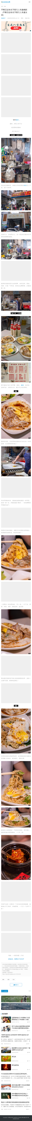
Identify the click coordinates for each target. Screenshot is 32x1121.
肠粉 (17, 120)
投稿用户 (3, 18)
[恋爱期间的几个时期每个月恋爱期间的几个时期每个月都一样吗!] (6, 1020)
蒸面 (22, 385)
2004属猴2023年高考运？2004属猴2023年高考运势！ (20, 1094)
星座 (22, 18)
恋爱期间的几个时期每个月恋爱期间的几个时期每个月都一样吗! (21, 1018)
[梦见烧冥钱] (6, 1067)
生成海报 (5, 991)
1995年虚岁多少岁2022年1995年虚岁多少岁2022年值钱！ (15, 1036)
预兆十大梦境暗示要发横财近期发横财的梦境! (15, 1102)
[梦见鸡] (6, 1059)
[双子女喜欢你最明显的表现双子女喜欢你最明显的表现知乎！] (6, 1028)
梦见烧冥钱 (15, 1065)
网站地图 (23, 1117)
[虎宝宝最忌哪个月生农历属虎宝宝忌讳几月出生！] (6, 1087)
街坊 (25, 185)
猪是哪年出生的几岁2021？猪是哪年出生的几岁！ (21, 1049)
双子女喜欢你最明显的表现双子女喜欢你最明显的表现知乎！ (21, 1027)
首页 (2, 6)
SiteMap (20, 1117)
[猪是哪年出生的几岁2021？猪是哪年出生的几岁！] (6, 1050)
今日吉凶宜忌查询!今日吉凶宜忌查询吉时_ (14, 1074)
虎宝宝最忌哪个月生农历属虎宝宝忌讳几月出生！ (21, 1086)
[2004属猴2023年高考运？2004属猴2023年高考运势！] (6, 1096)
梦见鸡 (14, 1056)
